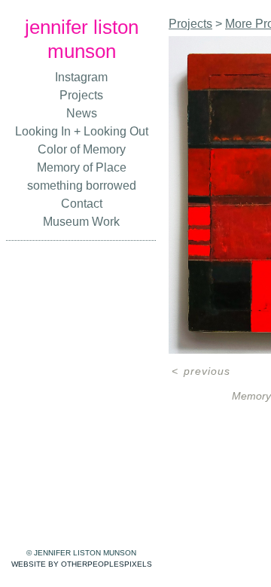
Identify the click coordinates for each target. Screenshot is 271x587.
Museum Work (81, 221)
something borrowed (81, 185)
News (81, 113)
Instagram (81, 77)
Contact (81, 203)
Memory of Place (81, 167)
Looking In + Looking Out (81, 131)
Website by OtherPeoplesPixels (81, 564)
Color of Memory (82, 149)
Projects (81, 95)
